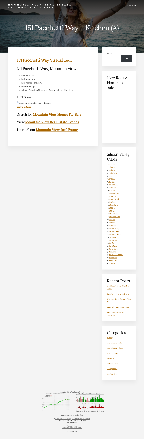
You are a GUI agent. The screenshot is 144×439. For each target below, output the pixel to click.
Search (109, 53)
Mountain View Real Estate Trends (52, 122)
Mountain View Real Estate (57, 130)
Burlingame (112, 173)
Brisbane (111, 170)
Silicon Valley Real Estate (81, 419)
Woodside (112, 263)
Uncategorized (112, 374)
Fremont (112, 190)
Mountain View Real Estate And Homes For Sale (40, 6)
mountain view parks (114, 343)
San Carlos (113, 240)
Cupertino (111, 179)
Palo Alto (112, 225)
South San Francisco (116, 255)
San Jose (112, 243)
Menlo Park (113, 205)
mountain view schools (115, 348)
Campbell (111, 176)
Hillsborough (114, 193)
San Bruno (113, 237)
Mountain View (114, 217)
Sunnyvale (113, 258)
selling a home (112, 369)
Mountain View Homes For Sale (57, 114)
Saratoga (112, 252)
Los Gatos (112, 202)
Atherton (111, 164)
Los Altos (112, 196)
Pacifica (112, 223)
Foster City (112, 187)
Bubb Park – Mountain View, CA (118, 294)
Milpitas (112, 211)
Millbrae (112, 208)
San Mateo (113, 246)
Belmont (111, 167)
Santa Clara (113, 249)
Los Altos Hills (114, 199)
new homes (111, 358)
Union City (113, 261)
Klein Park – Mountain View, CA (118, 307)
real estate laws (112, 363)
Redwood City (114, 231)
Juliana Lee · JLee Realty (62, 419)
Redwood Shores (115, 234)
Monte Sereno (114, 214)
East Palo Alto (113, 185)
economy (110, 338)
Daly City (111, 182)
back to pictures (24, 107)
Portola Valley (114, 228)
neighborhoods (112, 353)
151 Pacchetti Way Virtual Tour (44, 60)
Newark (112, 220)
